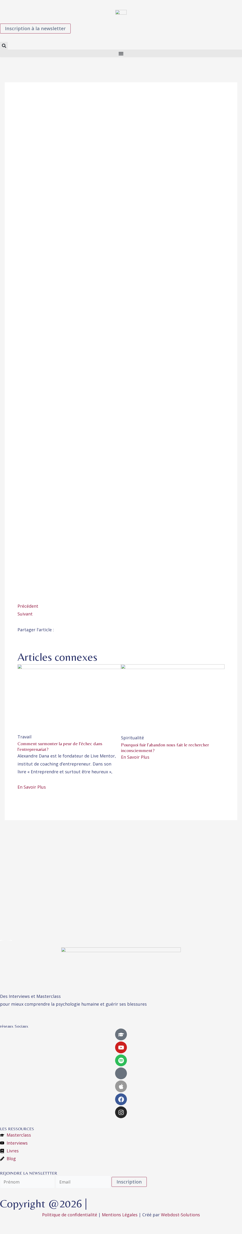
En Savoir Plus (31, 787)
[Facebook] (121, 1099)
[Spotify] (121, 1060)
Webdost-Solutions (180, 1214)
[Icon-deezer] (121, 1073)
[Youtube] (121, 1047)
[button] (4, 46)
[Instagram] (121, 1112)
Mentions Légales (120, 1214)
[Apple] (121, 1086)
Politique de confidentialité (69, 1214)
